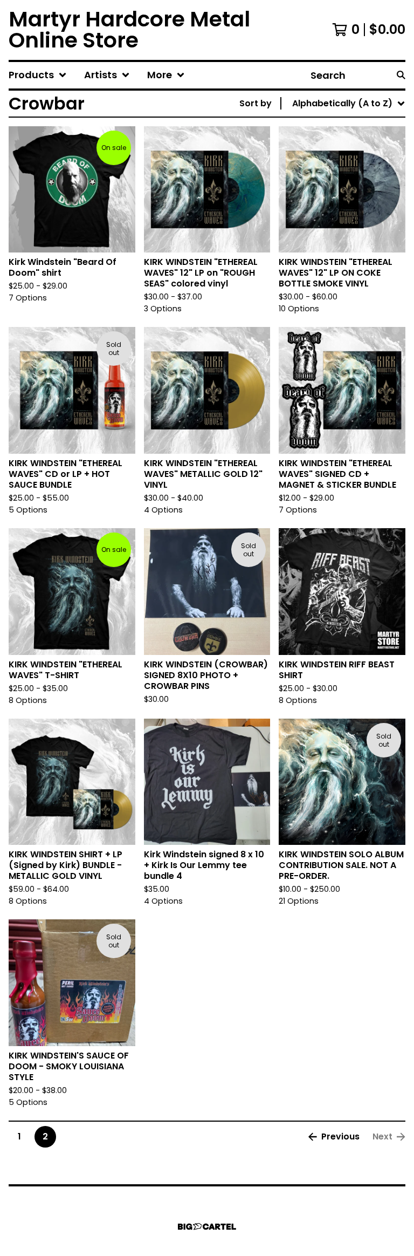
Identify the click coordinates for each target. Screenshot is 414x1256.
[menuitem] (38, 75)
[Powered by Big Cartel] (207, 1226)
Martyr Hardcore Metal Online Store (129, 30)
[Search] (401, 75)
